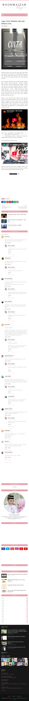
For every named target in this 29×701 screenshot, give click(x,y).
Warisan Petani (5, 679)
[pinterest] (26, 548)
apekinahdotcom (9, 355)
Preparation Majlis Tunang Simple (16, 585)
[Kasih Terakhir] (5, 661)
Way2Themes (14, 698)
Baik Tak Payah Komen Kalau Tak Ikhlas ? (18, 574)
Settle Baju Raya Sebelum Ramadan (16, 636)
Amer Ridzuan (8, 301)
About (14, 696)
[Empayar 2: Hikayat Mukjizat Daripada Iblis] (10, 665)
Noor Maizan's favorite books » (21, 667)
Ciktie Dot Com (5, 687)
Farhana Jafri (4, 673)
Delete (9, 242)
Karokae (6, 18)
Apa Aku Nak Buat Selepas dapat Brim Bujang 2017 (17, 591)
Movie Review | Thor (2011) (7, 674)
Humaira (7, 441)
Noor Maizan (4, 26)
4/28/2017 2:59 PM (12, 397)
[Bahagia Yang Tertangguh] (26, 661)
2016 (15, 614)
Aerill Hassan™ (4, 682)
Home (2, 18)
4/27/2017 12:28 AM (12, 419)
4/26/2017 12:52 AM (9, 302)
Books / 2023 (5, 656)
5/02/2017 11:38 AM (8, 453)
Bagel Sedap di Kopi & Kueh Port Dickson (16, 642)
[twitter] (8, 548)
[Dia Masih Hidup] (21, 661)
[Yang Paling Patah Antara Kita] (5, 665)
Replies (7, 244)
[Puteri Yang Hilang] (18, 661)
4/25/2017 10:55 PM (9, 279)
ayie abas (7, 324)
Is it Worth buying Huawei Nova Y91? (16, 647)
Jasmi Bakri (8, 376)
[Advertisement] (14, 186)
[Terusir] (18, 665)
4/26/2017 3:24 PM (8, 377)
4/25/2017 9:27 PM (8, 259)
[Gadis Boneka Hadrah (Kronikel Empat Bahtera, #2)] (10, 661)
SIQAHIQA (7, 430)
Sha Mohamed (8, 452)
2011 (15, 622)
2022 (14, 602)
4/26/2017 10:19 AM (8, 357)
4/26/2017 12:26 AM (12, 268)
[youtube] (21, 548)
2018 (15, 610)
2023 (14, 600)
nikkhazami (8, 258)
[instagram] (17, 548)
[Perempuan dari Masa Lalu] (16, 661)
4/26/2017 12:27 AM (12, 290)
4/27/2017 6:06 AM (8, 431)
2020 (15, 606)
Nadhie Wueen (8, 408)
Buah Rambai (4, 680)
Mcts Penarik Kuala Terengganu (9, 677)
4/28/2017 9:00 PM (8, 442)
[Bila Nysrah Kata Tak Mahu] (8, 661)
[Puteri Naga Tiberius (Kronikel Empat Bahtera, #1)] (13, 661)
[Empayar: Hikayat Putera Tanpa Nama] (26, 665)
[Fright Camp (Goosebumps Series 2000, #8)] (23, 665)
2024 (14, 598)
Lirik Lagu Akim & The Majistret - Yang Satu (17, 220)
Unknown (7, 236)
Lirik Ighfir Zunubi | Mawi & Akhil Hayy (17, 214)
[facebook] (3, 548)
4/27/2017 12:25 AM (12, 365)
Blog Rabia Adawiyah (6, 676)
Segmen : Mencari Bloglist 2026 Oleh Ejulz (11, 688)
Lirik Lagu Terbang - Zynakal (15, 225)
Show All (4, 690)
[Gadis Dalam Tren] (23, 661)
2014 (15, 618)
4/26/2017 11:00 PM (8, 410)
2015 (15, 616)
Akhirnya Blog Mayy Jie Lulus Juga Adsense (16, 580)
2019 (15, 608)
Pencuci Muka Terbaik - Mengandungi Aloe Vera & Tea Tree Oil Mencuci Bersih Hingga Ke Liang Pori (17, 631)
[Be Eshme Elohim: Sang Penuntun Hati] (2, 665)
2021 (14, 604)
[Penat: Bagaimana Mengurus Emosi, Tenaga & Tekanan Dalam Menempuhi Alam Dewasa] (2, 661)
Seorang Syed (8, 278)
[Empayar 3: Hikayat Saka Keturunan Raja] (8, 665)
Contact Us (19, 696)
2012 (15, 620)
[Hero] (16, 665)
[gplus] (12, 548)
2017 (15, 612)
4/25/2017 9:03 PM (8, 237)
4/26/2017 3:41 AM (8, 325)
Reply (6, 242)
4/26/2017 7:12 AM (12, 313)
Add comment (8, 462)
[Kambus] (13, 665)
